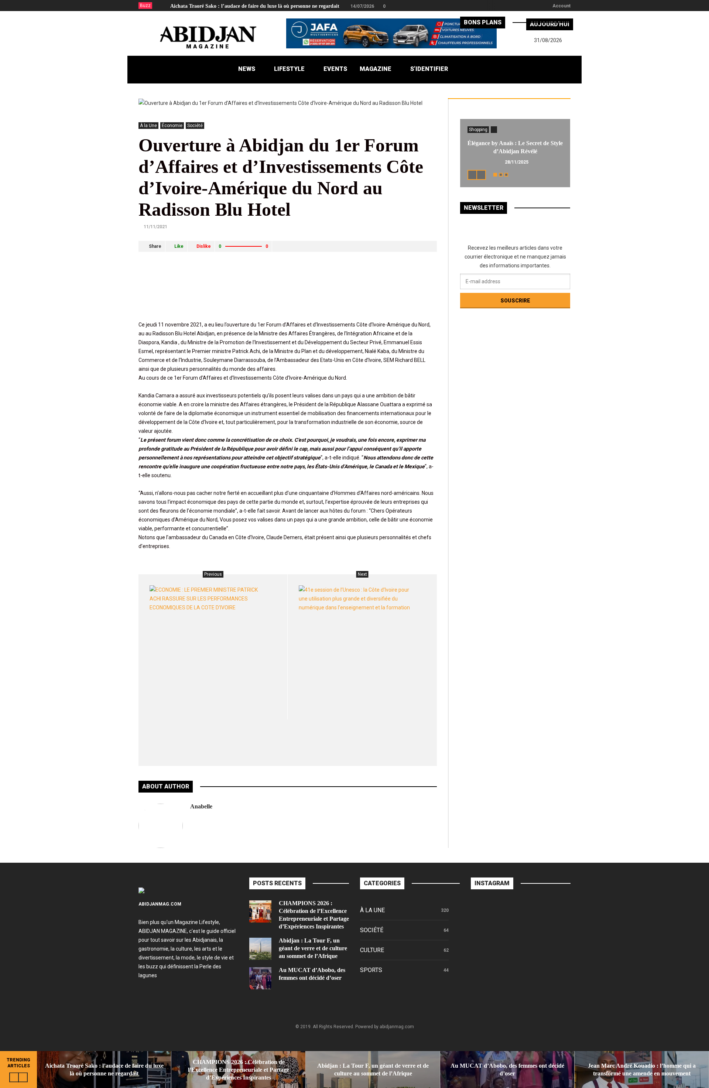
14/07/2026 (362, 6)
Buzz (145, 5)
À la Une (148, 125)
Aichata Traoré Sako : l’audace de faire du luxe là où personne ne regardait (254, 6)
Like (179, 246)
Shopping (478, 129)
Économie (172, 125)
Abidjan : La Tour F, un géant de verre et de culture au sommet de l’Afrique (313, 948)
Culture (372, 950)
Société (195, 125)
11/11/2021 (155, 226)
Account (561, 5)
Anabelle (201, 806)
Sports (371, 970)
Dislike (203, 246)
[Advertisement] (272, 297)
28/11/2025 (516, 162)
